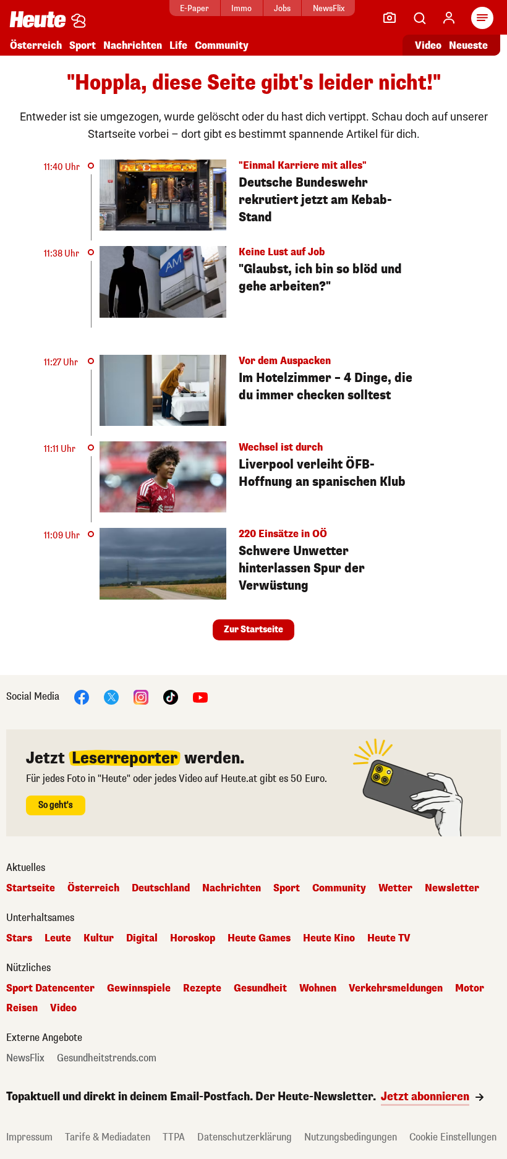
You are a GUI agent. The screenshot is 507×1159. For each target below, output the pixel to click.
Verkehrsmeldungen (396, 988)
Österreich (36, 45)
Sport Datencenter (50, 988)
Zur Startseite (253, 629)
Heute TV (389, 938)
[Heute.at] (37, 19)
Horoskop (192, 938)
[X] (111, 696)
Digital (142, 938)
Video (428, 45)
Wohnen (317, 988)
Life (178, 45)
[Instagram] (141, 696)
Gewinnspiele (139, 988)
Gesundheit (260, 988)
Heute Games (259, 938)
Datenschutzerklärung (244, 1137)
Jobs (282, 8)
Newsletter (452, 888)
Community (222, 45)
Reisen (22, 1008)
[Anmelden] (448, 18)
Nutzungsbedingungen (350, 1137)
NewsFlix (328, 8)
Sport (82, 45)
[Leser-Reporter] (389, 18)
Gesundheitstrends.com (106, 1058)
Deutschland (161, 888)
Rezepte (202, 988)
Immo (241, 8)
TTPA (174, 1137)
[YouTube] (200, 696)
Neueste (468, 45)
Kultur (98, 938)
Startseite (30, 888)
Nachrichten (231, 888)
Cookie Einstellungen (452, 1137)
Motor (469, 988)
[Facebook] (81, 696)
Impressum (29, 1137)
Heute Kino (329, 938)
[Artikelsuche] (419, 18)
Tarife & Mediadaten (107, 1137)
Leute (58, 938)
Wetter (395, 888)
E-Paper (194, 8)
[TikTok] (170, 696)
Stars (19, 938)
